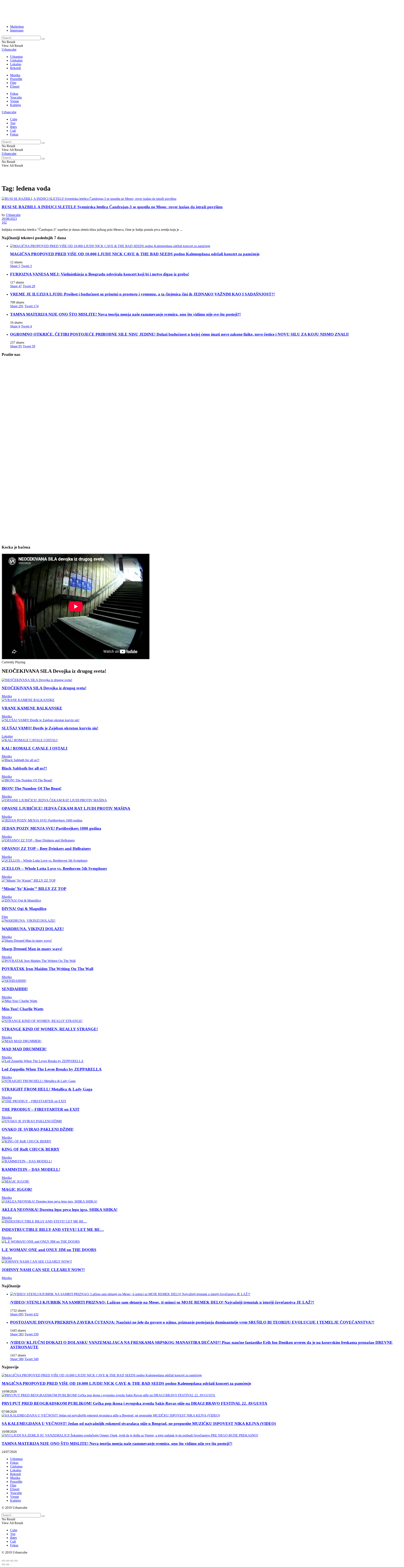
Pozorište (16, 79)
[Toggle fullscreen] (11, 1560)
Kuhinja (15, 105)
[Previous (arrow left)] (3, 1564)
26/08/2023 (9, 218)
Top (12, 123)
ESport (14, 86)
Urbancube (9, 49)
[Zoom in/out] (16, 1560)
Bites (13, 127)
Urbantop (16, 56)
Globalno (16, 60)
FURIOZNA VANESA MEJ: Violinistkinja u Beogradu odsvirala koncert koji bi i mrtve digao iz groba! (99, 274)
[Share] (7, 1560)
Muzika (15, 75)
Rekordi (15, 68)
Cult (13, 130)
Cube (13, 119)
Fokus (14, 93)
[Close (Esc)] (3, 1560)
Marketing (17, 26)
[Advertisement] (104, 11)
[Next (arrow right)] (7, 1564)
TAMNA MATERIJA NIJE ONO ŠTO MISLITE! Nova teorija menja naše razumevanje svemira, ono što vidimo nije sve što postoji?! (125, 314)
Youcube (16, 97)
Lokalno (15, 64)
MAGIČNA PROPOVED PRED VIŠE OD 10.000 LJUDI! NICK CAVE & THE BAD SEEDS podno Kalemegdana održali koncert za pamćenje (134, 254)
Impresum (16, 30)
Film (13, 82)
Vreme (14, 101)
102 (4, 222)
